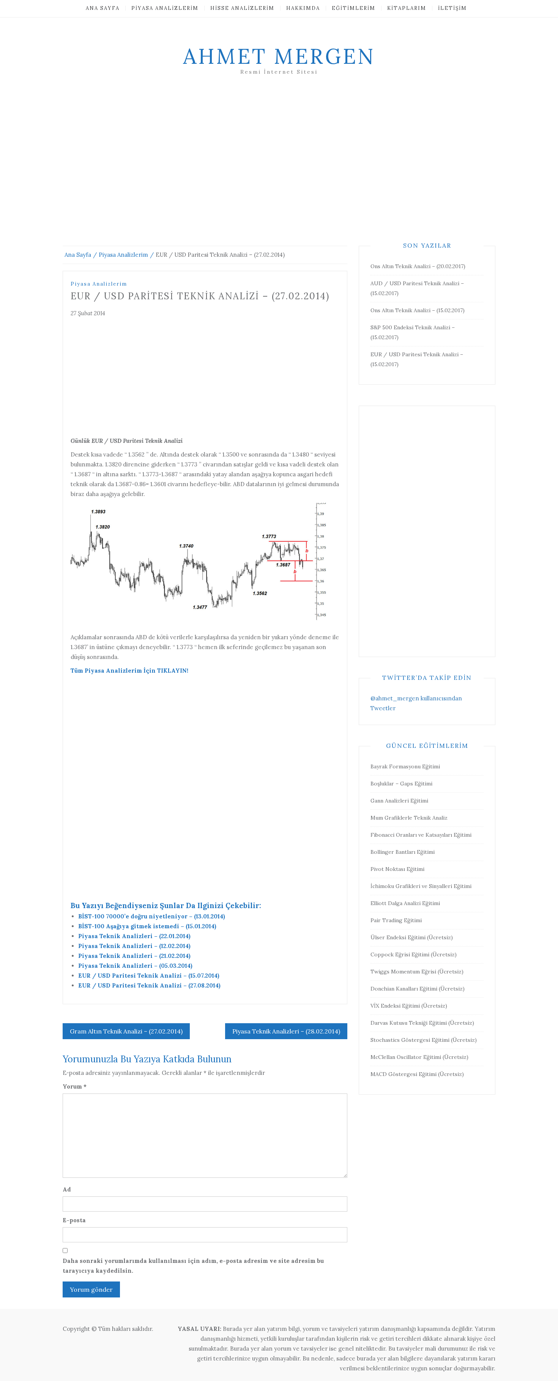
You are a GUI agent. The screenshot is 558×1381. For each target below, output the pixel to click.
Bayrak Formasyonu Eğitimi (405, 766)
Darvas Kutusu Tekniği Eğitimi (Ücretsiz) (422, 1022)
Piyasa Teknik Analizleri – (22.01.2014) (134, 936)
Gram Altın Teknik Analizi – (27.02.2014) (126, 1031)
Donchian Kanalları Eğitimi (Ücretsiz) (417, 988)
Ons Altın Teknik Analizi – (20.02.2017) (417, 266)
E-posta (74, 1220)
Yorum (75, 1086)
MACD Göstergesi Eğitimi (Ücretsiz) (417, 1074)
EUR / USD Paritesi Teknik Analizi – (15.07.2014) (148, 975)
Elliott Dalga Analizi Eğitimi (405, 903)
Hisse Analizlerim (242, 8)
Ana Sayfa (103, 8)
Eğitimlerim (353, 8)
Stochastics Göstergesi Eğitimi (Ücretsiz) (423, 1040)
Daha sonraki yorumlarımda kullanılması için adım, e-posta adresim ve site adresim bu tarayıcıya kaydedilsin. (193, 1265)
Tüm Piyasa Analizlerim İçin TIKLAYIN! (129, 670)
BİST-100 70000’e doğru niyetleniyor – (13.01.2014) (151, 916)
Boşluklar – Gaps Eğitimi (401, 783)
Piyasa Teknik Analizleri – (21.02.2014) (134, 955)
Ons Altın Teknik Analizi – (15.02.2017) (417, 310)
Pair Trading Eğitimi (396, 920)
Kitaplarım (406, 8)
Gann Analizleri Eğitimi (399, 800)
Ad (67, 1189)
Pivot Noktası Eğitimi (397, 869)
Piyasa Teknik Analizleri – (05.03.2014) (135, 965)
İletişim (452, 8)
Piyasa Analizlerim (165, 8)
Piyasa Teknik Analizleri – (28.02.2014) (286, 1031)
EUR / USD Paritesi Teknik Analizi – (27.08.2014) (149, 985)
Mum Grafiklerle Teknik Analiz (409, 817)
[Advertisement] (279, 170)
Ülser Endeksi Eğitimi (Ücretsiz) (411, 937)
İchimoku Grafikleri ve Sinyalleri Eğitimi (420, 886)
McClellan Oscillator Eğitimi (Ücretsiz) (419, 1057)
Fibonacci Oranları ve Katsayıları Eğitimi (420, 834)
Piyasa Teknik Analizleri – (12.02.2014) (134, 946)
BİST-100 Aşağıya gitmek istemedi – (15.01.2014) (147, 926)
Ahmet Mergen (279, 56)
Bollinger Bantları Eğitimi (402, 852)
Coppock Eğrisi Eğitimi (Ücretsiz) (413, 954)
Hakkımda (303, 8)
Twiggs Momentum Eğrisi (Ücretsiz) (416, 971)
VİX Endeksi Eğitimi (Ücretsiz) (408, 1005)
